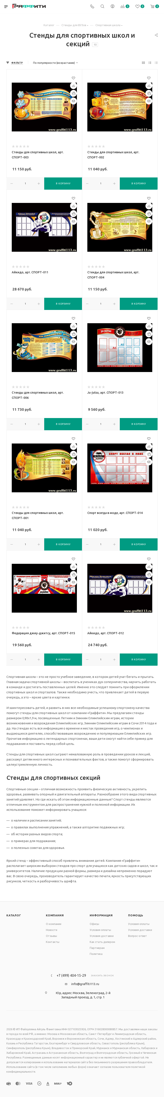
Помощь (135, 915)
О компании (53, 923)
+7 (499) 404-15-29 (71, 975)
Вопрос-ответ (137, 935)
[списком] (150, 62)
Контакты (52, 941)
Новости (51, 929)
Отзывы (51, 935)
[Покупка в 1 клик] (73, 93)
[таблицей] (156, 62)
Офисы (94, 923)
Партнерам (97, 947)
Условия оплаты (100, 929)
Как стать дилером (102, 941)
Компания (55, 915)
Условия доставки (102, 935)
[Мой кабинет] (112, 7)
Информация (101, 915)
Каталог (13, 915)
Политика (96, 953)
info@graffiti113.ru (85, 984)
